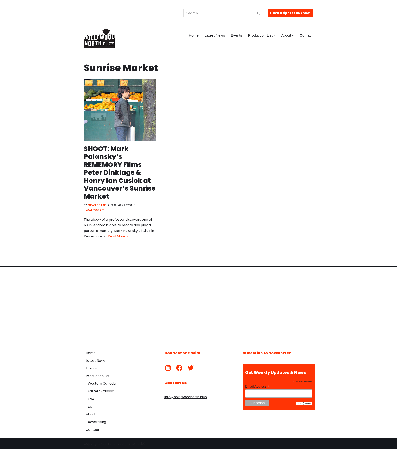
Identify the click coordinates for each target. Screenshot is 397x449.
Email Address (257, 386)
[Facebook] (179, 368)
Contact (306, 35)
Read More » (118, 236)
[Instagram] (168, 368)
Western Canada (102, 383)
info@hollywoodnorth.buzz (185, 397)
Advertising (97, 422)
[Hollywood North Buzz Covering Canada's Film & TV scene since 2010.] (99, 35)
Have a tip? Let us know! (290, 13)
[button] (274, 35)
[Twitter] (190, 368)
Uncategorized (94, 210)
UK (90, 406)
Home (194, 35)
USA (91, 399)
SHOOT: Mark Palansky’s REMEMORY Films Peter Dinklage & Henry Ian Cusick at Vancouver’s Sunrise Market (120, 172)
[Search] (258, 13)
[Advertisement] (198, 305)
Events (236, 35)
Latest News (214, 35)
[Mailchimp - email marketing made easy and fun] (304, 404)
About (91, 414)
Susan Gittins (97, 205)
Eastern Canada (101, 391)
